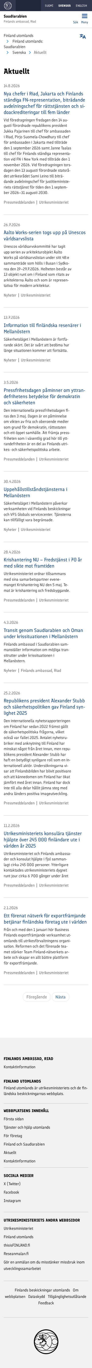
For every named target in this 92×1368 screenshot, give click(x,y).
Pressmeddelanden (19, 202)
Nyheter (10, 295)
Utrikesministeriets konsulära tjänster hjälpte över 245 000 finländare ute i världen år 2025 (43, 839)
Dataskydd (36, 1296)
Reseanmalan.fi (16, 1253)
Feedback (46, 1303)
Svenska (19, 52)
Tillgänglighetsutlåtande (67, 1296)
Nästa (60, 996)
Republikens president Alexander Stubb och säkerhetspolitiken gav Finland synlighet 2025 (44, 707)
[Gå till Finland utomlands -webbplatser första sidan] (8, 5)
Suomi (49, 5)
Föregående (36, 996)
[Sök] (75, 16)
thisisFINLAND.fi (17, 1245)
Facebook (11, 1192)
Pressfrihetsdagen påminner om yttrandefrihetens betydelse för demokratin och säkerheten (44, 396)
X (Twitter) (12, 1183)
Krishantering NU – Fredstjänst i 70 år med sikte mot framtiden (43, 563)
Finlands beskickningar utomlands (42, 1290)
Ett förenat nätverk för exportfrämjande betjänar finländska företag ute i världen (45, 919)
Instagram (12, 1200)
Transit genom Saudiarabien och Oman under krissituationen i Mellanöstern (43, 633)
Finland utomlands (18, 35)
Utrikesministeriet (53, 202)
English (81, 5)
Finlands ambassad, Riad (41, 670)
